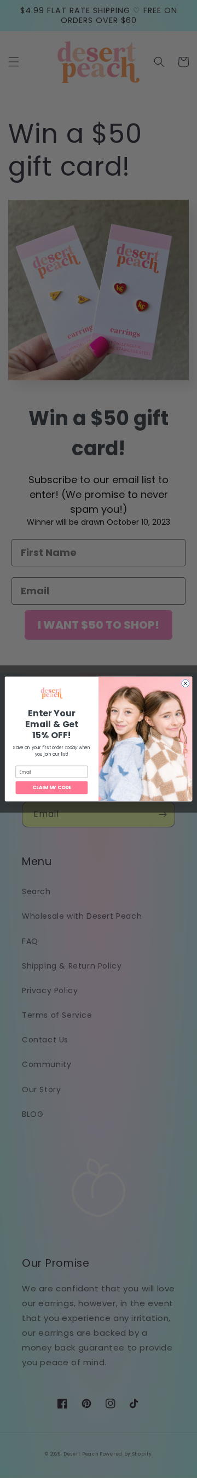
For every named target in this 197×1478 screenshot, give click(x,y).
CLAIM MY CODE (51, 787)
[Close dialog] (185, 683)
